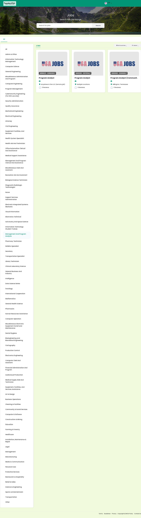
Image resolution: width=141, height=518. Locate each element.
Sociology (9, 289)
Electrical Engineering (13, 116)
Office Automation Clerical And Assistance (15, 149)
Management (10, 452)
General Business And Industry (13, 272)
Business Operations (13, 399)
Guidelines (107, 514)
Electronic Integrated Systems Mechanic (16, 205)
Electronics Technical (13, 217)
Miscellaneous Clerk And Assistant (14, 169)
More (46, 63)
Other (7, 502)
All (4, 39)
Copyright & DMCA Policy (125, 514)
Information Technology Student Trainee (14, 228)
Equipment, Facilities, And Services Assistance (14, 388)
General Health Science (14, 304)
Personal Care (10, 467)
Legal (7, 447)
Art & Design (10, 394)
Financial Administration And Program (16, 369)
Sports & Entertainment (14, 492)
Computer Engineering (13, 84)
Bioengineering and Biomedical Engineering (14, 339)
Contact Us (137, 514)
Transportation (11, 497)
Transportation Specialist (15, 256)
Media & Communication (14, 462)
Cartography (10, 345)
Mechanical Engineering (14, 111)
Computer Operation (13, 319)
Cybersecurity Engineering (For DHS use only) (15, 95)
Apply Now (57, 63)
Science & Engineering (13, 487)
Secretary (9, 251)
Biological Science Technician (16, 180)
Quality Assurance (12, 106)
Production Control (12, 350)
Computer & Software (13, 414)
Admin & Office (11, 54)
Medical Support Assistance (15, 156)
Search (98, 25)
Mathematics (10, 299)
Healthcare (9, 434)
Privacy (114, 514)
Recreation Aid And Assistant (16, 175)
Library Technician (12, 261)
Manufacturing (11, 457)
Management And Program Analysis (15, 235)
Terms (101, 514)
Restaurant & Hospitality (14, 477)
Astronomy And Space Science (16, 222)
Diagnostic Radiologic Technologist (13, 186)
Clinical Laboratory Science (15, 266)
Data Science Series (12, 284)
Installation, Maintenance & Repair (15, 441)
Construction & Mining (13, 419)
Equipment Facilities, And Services (14, 132)
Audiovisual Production (14, 375)
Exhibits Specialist (12, 246)
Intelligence (9, 279)
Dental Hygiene (11, 333)
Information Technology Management (14, 60)
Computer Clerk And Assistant (13, 361)
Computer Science (12, 66)
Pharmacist (9, 309)
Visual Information (12, 212)
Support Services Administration (11, 198)
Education (9, 424)
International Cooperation (15, 294)
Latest (135, 45)
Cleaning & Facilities (13, 404)
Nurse (7, 192)
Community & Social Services (16, 409)
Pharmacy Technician (13, 241)
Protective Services (12, 472)
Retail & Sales (10, 482)
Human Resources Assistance (16, 314)
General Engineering (13, 72)
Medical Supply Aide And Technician (14, 381)
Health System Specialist (14, 138)
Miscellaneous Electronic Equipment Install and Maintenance (14, 326)
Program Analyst (46, 78)
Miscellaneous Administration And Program (16, 78)
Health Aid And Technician (15, 143)
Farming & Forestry (12, 429)
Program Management (14, 89)
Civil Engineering (11, 126)
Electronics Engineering (14, 355)
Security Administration (14, 101)
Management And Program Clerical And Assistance (15, 162)
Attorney (8, 121)
